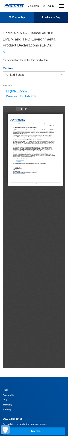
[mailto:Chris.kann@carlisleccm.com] (19, 173)
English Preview (16, 91)
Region (8, 68)
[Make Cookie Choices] (5, 429)
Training (7, 409)
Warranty (7, 404)
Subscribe (34, 431)
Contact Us (8, 395)
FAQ (5, 400)
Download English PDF (21, 96)
